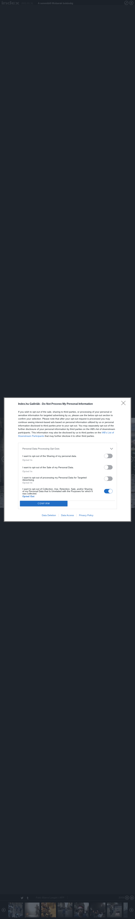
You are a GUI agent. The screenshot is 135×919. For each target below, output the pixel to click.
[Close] (124, 404)
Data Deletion (49, 515)
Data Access (67, 515)
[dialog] (67, 460)
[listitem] (67, 448)
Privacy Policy (86, 515)
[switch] (108, 456)
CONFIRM (44, 503)
